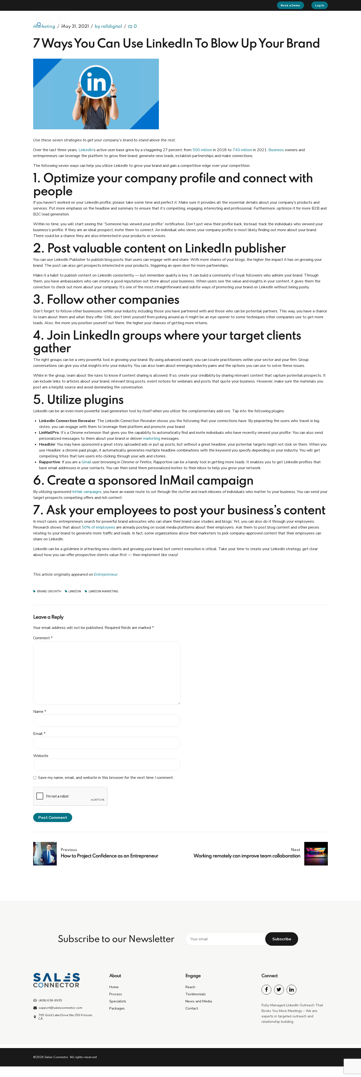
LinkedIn (86, 150)
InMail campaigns (86, 491)
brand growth (49, 591)
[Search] (326, 20)
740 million (242, 150)
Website (40, 755)
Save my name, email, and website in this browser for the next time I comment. (106, 777)
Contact (309, 20)
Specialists (196, 20)
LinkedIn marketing (103, 591)
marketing (151, 438)
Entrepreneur (106, 574)
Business (276, 150)
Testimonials (279, 20)
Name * (39, 711)
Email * (39, 733)
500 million (202, 150)
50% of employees (98, 527)
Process (168, 20)
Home (144, 20)
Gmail (86, 462)
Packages (226, 20)
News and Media (198, 1001)
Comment (43, 638)
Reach (251, 20)
